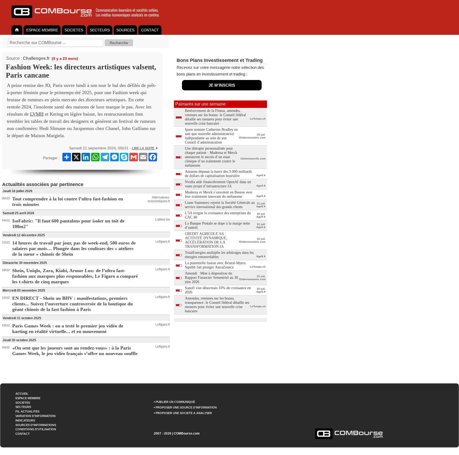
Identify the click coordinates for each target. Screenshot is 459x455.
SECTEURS (100, 30)
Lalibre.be (162, 219)
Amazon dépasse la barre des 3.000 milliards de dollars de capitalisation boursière (218, 174)
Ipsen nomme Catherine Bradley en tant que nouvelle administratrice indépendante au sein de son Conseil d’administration (211, 136)
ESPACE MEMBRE (42, 30)
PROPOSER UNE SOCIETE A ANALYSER (184, 413)
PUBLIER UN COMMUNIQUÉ (175, 401)
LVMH (37, 114)
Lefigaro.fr (162, 241)
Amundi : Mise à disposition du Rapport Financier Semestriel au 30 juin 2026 (211, 277)
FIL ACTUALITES (27, 411)
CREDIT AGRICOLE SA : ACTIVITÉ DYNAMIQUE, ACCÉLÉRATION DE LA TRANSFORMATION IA (206, 240)
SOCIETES (74, 30)
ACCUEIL (21, 393)
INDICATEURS (25, 420)
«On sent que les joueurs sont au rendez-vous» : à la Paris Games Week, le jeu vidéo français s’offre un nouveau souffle (75, 350)
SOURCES (125, 30)
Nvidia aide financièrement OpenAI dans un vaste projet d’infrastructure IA (218, 184)
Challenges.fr (36, 58)
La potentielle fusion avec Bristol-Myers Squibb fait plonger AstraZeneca (215, 265)
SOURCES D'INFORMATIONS (35, 425)
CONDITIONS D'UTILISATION (35, 429)
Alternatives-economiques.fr (159, 199)
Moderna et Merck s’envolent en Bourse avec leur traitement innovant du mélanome (219, 194)
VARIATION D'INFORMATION (35, 416)
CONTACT (150, 30)
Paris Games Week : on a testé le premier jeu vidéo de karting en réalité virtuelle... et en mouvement (67, 328)
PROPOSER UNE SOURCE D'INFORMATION (186, 407)
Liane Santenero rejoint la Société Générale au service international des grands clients (220, 205)
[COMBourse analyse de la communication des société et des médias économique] (89, 20)
